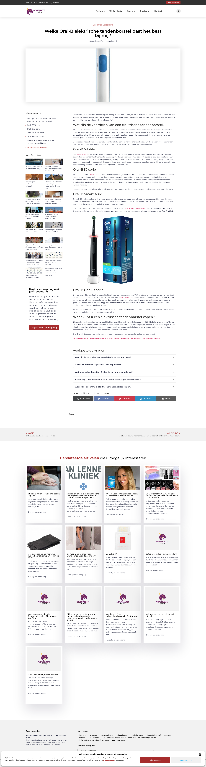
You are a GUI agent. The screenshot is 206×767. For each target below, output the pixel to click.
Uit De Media (115, 11)
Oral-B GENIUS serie (126, 297)
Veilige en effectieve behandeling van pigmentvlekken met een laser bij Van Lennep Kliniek (83, 496)
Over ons (131, 11)
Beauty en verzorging (103, 25)
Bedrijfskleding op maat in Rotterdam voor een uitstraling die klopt (34, 262)
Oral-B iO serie (33, 129)
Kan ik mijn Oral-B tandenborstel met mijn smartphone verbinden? (124, 379)
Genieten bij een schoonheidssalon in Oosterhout (122, 615)
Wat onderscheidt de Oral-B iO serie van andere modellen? (124, 372)
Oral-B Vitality (33, 125)
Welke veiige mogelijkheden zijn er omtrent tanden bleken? (122, 495)
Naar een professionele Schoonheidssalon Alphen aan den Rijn (42, 616)
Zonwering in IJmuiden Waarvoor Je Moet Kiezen (53, 232)
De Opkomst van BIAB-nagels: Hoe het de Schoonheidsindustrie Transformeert (162, 496)
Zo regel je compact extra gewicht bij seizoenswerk (52, 216)
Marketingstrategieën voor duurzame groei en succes (53, 247)
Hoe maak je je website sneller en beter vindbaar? (53, 262)
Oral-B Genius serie (36, 136)
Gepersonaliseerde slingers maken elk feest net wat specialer (34, 247)
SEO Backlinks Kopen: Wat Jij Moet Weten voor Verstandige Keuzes (130, 738)
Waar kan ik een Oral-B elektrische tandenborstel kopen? (124, 387)
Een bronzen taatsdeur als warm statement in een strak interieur (53, 201)
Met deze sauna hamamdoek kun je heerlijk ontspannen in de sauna (43, 556)
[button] (200, 754)
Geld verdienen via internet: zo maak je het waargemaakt (102, 740)
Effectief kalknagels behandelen (43, 674)
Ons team (144, 11)
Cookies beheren (186, 760)
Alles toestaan (155, 760)
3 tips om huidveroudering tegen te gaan (44, 495)
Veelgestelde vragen (37, 147)
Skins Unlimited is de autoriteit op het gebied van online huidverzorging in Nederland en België (82, 617)
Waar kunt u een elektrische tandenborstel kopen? (40, 141)
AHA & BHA (111, 554)
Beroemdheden (107, 735)
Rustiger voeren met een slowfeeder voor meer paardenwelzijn (33, 201)
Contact (158, 11)
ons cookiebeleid (109, 760)
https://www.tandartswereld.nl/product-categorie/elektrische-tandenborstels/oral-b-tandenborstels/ (116, 338)
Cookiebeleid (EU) (154, 735)
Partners (100, 11)
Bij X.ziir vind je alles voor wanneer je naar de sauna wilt (81, 555)
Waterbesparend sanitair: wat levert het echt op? (33, 184)
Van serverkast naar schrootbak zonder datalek (32, 216)
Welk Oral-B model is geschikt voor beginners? (124, 365)
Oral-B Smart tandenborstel (134, 208)
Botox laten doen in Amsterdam (161, 554)
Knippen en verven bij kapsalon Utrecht (161, 615)
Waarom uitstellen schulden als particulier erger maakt (53, 169)
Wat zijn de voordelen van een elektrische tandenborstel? (41, 119)
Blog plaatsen (122, 735)
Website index (137, 735)
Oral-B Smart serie (35, 133)
